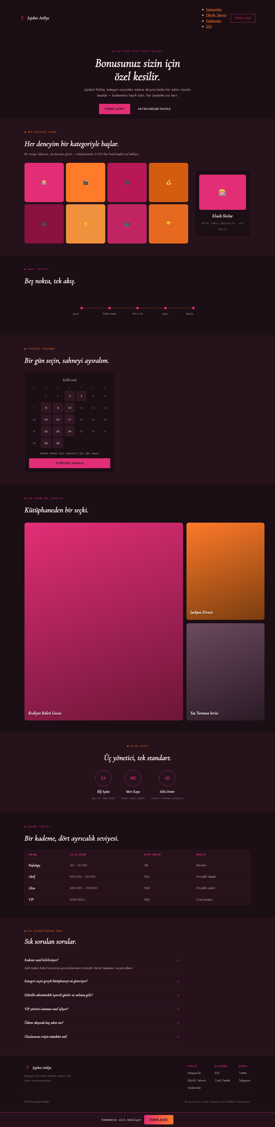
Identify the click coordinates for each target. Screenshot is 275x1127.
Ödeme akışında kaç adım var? (43, 1022)
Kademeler (214, 20)
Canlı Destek (222, 1080)
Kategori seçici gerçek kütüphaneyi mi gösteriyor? (55, 981)
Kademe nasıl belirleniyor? (41, 960)
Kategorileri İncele (154, 109)
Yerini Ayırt (243, 18)
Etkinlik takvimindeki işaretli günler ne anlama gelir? (58, 995)
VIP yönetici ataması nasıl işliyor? (46, 1009)
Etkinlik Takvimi (216, 15)
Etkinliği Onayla (70, 463)
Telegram (245, 1080)
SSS (209, 26)
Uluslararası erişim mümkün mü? (45, 1036)
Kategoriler (214, 9)
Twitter (243, 1073)
